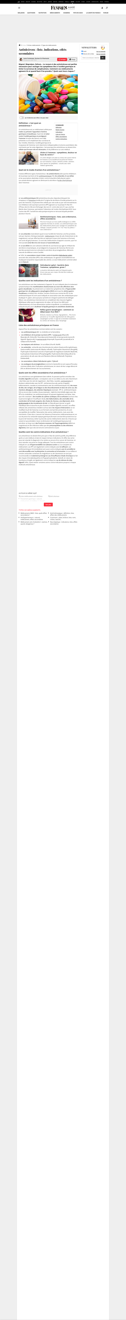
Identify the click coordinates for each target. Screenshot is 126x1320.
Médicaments (55, 13)
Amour (55, 2)
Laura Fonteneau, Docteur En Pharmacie (36, 58)
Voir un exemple (100, 51)
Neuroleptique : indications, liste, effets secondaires (63, 523)
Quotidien (31, 13)
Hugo (101, 2)
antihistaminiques (45, 176)
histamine (32, 200)
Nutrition (42, 13)
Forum (106, 2)
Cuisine (33, 2)
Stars (83, 2)
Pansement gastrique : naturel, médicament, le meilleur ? (31, 500)
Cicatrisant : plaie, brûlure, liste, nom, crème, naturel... (63, 518)
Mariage (61, 2)
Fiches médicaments (34, 45)
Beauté (28, 2)
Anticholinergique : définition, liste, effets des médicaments (62, 514)
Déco (45, 2)
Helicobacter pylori (65, 255)
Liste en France (60, 134)
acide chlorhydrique (65, 180)
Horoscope (95, 2)
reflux (33, 291)
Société (77, 2)
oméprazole (57, 335)
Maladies (21, 13)
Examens (66, 13)
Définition (59, 127)
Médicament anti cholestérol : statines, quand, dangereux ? (34, 523)
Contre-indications (61, 139)
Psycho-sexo (78, 13)
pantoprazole (41, 339)
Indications (59, 132)
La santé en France (93, 13)
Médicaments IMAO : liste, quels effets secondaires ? (34, 514)
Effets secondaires (61, 136)
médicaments (49, 236)
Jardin (50, 2)
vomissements (66, 381)
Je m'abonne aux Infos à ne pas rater (36, 118)
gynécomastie (24, 403)
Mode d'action (60, 130)
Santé (72, 2)
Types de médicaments (49, 45)
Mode (23, 2)
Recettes (39, 2)
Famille (67, 2)
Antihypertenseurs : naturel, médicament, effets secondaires (32, 518)
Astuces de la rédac (88, 54)
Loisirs (88, 2)
